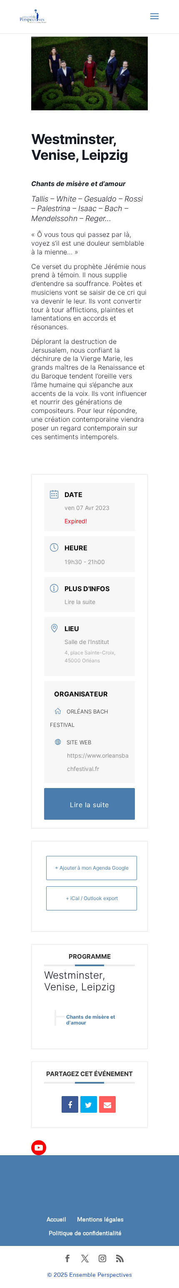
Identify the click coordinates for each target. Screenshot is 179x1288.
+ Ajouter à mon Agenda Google (92, 868)
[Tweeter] (88, 1104)
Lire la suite (80, 601)
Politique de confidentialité (85, 1232)
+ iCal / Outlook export (92, 898)
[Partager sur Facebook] (70, 1104)
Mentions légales (100, 1219)
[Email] (107, 1104)
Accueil (56, 1219)
